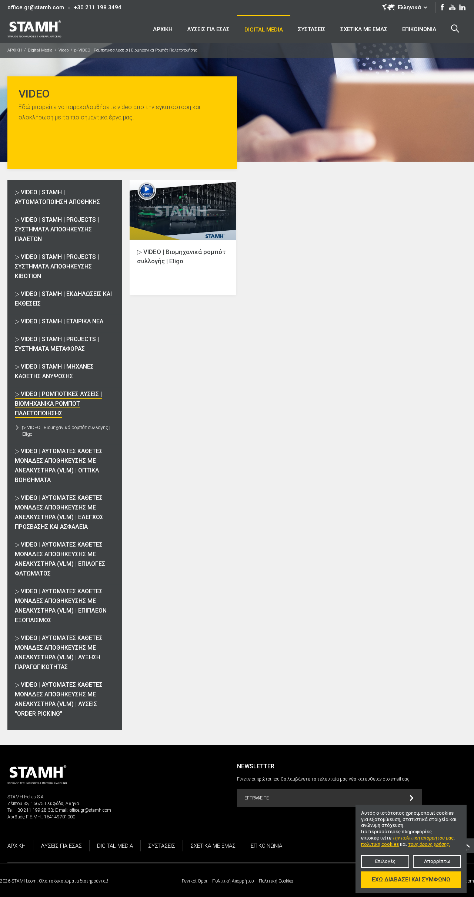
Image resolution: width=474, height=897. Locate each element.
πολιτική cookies (380, 844)
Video (64, 50)
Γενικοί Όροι (194, 881)
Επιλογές (385, 861)
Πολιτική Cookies (276, 881)
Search (455, 29)
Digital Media (40, 50)
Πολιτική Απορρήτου (233, 881)
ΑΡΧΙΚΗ (14, 50)
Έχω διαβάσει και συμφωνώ (411, 879)
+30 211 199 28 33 (34, 810)
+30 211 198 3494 (97, 7)
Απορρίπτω (437, 861)
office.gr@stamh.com (35, 7)
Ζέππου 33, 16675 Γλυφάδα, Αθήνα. (43, 803)
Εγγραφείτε (256, 798)
